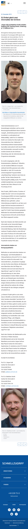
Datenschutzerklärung (18, 523)
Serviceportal (22, 504)
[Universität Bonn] (3, 3)
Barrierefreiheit (13, 525)
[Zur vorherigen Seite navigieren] (19, 12)
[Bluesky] (14, 510)
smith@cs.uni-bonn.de (12, 386)
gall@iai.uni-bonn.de (11, 372)
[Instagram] (9, 510)
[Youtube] (11, 514)
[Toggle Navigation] (24, 3)
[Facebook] (16, 514)
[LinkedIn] (18, 510)
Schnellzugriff (13, 463)
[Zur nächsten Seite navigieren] (25, 12)
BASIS (14, 504)
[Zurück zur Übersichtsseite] (22, 12)
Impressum (7, 523)
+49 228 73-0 (14, 493)
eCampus (5, 504)
